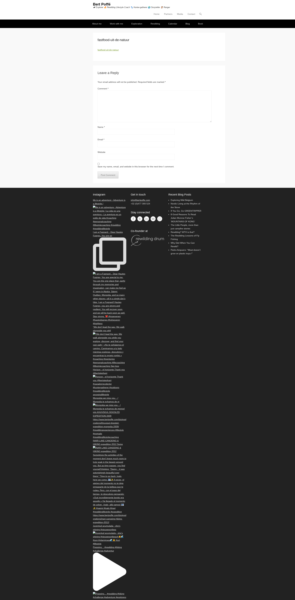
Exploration (136, 23)
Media (180, 14)
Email (101, 139)
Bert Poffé (101, 4)
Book (200, 23)
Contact (191, 14)
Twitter (139, 218)
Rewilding (155, 23)
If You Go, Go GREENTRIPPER (186, 211)
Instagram (159, 218)
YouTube (153, 218)
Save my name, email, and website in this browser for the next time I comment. (136, 166)
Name (101, 127)
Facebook (133, 218)
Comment (103, 88)
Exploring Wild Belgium (182, 200)
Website (101, 152)
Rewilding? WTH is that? (183, 232)
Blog (187, 23)
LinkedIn (146, 218)
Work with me (116, 23)
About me (97, 23)
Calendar (172, 23)
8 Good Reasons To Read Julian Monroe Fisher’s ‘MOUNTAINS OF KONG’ (183, 218)
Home (156, 14)
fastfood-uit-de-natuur (108, 50)
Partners (168, 14)
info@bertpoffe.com (140, 200)
